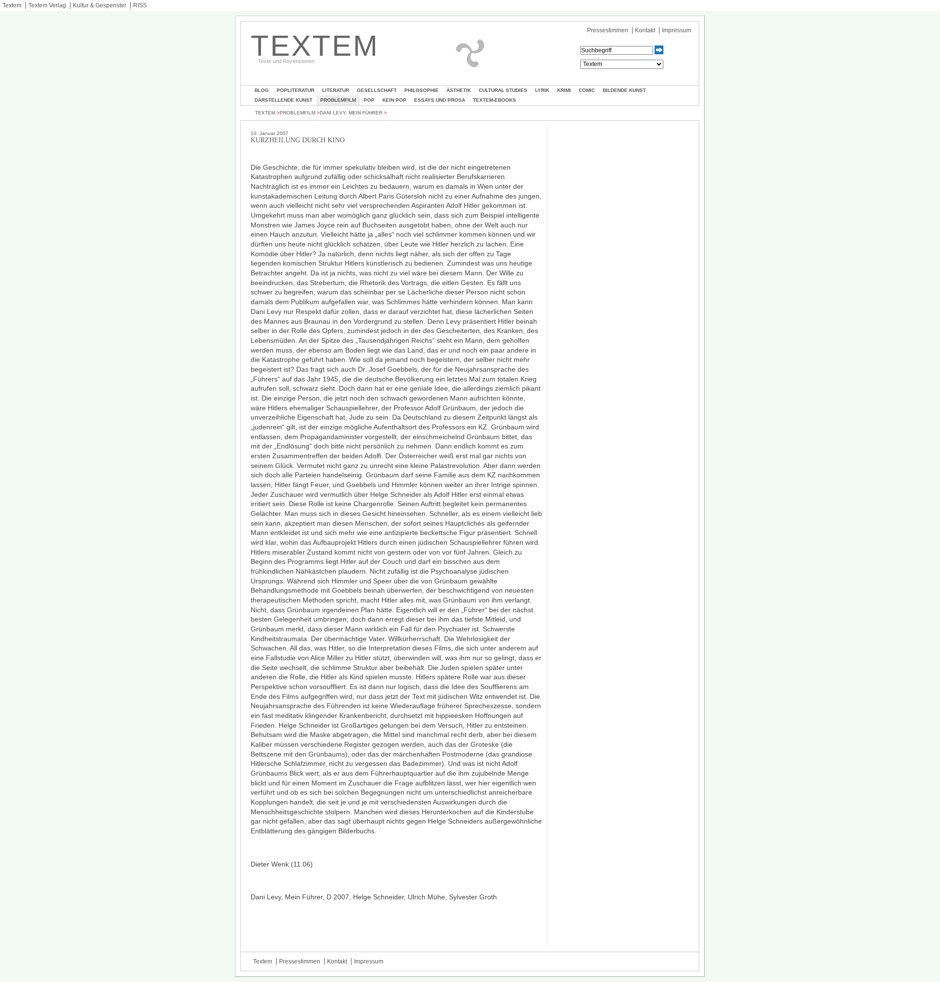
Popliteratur (295, 90)
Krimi (564, 90)
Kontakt (645, 30)
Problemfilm (338, 100)
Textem (12, 5)
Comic (587, 90)
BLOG (262, 90)
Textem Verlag (47, 5)
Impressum (676, 30)
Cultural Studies (503, 90)
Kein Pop (394, 100)
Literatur (335, 90)
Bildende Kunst (624, 90)
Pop (369, 100)
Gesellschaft (377, 90)
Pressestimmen (607, 30)
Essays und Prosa (439, 100)
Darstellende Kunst (283, 100)
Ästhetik (458, 90)
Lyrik (542, 90)
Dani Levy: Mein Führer (351, 112)
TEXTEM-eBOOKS (494, 100)
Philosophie (421, 90)
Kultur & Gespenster (99, 5)
